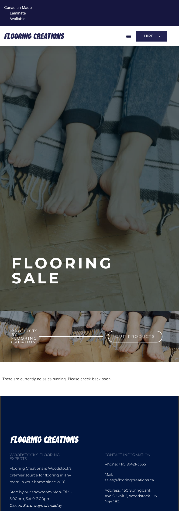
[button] (128, 36)
